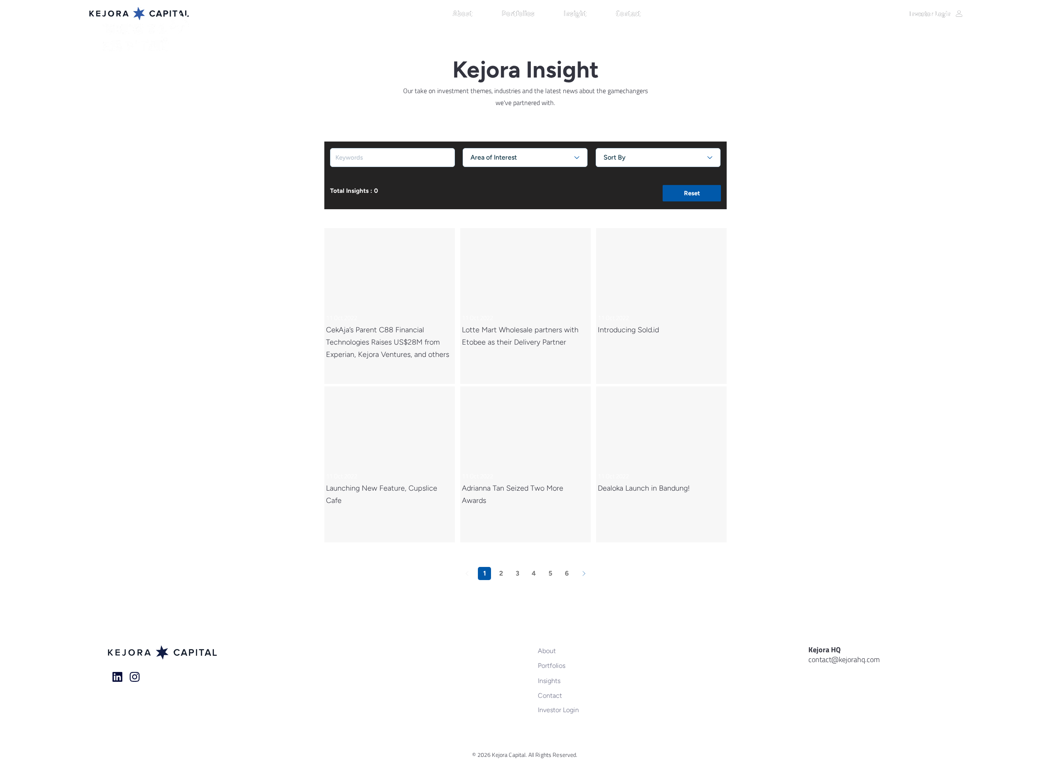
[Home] (117, 677)
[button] (473, 13)
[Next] (584, 573)
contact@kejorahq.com (844, 659)
